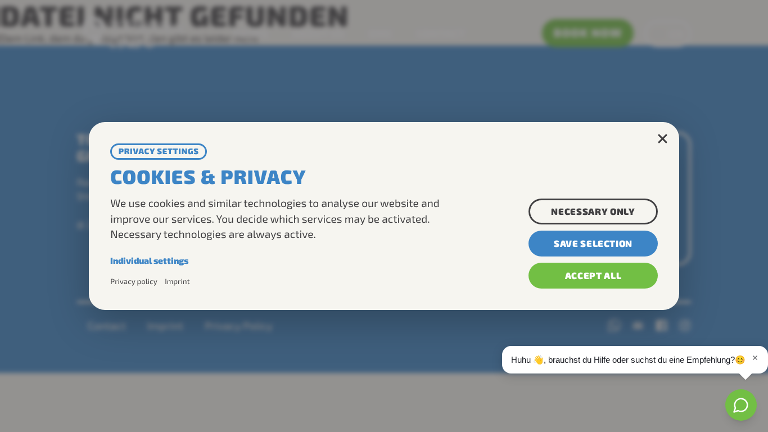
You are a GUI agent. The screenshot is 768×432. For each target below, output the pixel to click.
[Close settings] (662, 139)
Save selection (593, 243)
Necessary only (593, 211)
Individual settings (149, 260)
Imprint (177, 281)
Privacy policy (133, 281)
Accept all (593, 275)
